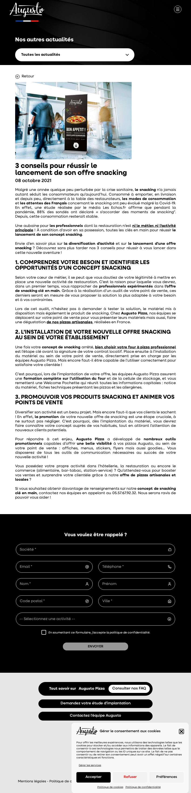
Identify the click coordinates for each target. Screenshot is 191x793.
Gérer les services (90, 765)
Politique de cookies (110, 787)
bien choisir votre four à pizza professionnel (135, 347)
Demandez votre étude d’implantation (96, 703)
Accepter (93, 777)
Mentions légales (32, 781)
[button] (181, 731)
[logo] (27, 10)
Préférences (166, 777)
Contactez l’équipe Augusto (95, 716)
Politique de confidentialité (143, 787)
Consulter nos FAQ (129, 688)
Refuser (130, 777)
